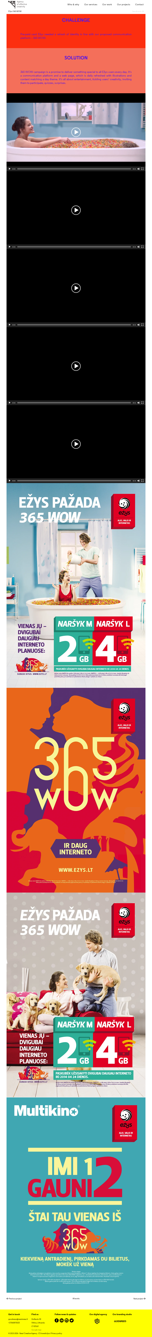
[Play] (9, 169)
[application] (76, 132)
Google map (36, 1330)
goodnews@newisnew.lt (18, 1319)
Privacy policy (56, 1333)
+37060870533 (14, 1323)
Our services (90, 4)
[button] (76, 132)
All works (76, 1298)
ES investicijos (44, 1333)
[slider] (74, 168)
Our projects (123, 4)
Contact (139, 4)
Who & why (73, 4)
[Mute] (138, 169)
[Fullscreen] (142, 169)
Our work (107, 4)
